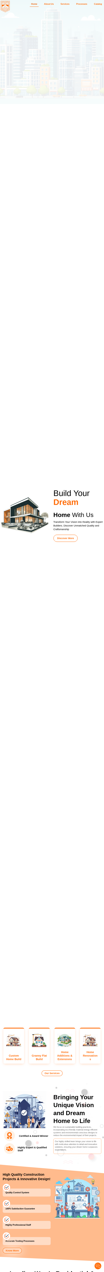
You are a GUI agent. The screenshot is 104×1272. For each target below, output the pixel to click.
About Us (49, 4)
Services (65, 4)
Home (34, 4)
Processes (81, 4)
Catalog (98, 4)
